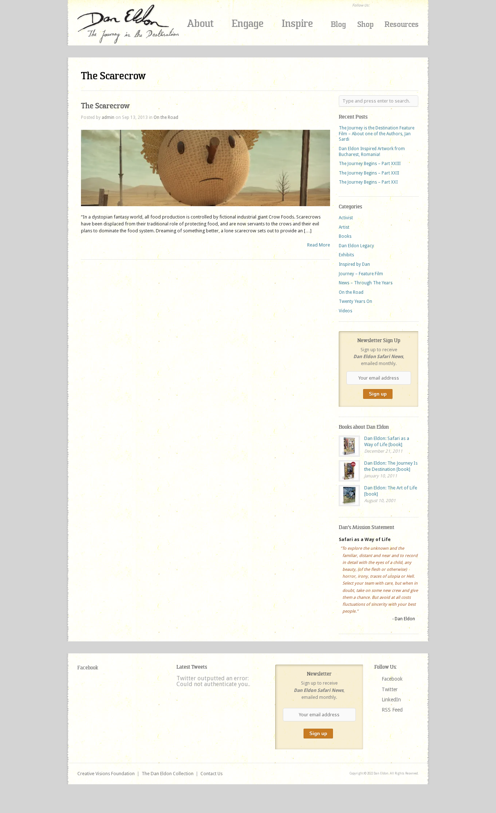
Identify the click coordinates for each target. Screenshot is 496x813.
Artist (344, 227)
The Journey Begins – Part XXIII (370, 163)
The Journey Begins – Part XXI (368, 182)
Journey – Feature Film (361, 273)
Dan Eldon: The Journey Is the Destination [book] (391, 466)
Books (345, 236)
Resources (402, 24)
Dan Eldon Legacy (356, 245)
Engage (248, 23)
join (364, 46)
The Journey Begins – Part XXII (369, 173)
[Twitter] (386, 5)
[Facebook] (376, 5)
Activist (346, 217)
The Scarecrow (105, 106)
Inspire (297, 23)
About (200, 23)
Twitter (390, 689)
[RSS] (405, 5)
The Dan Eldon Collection (168, 773)
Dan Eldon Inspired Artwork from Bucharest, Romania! (372, 151)
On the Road (166, 117)
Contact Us (211, 773)
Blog (338, 24)
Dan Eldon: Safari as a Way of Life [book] (386, 441)
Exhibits (346, 254)
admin (108, 117)
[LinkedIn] (395, 5)
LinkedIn (391, 699)
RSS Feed (392, 710)
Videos (345, 310)
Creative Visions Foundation (106, 773)
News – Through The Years (366, 282)
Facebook (87, 668)
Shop (365, 24)
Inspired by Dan (354, 264)
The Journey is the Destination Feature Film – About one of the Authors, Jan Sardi (376, 133)
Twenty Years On (355, 301)
